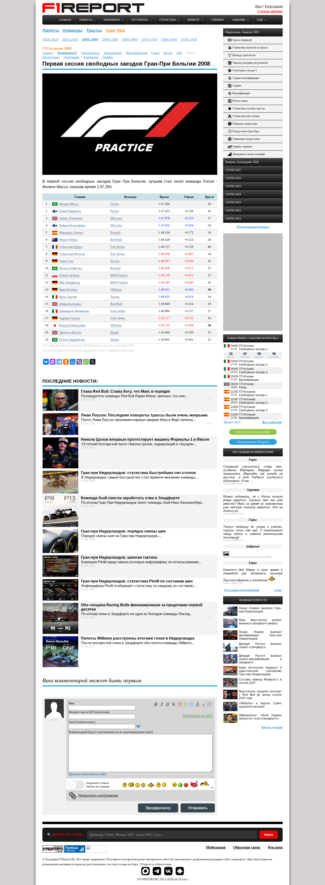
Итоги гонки (239, 101)
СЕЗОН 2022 (233, 210)
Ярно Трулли (68, 296)
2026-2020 (50, 39)
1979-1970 (149, 39)
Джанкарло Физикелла (74, 311)
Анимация (90, 57)
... (212, 786)
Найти (268, 834)
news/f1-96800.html (233, 540)
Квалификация (136, 53)
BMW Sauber (119, 275)
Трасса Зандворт (242, 40)
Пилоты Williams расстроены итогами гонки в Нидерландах (138, 638)
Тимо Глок (66, 261)
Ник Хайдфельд (69, 282)
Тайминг (217, 19)
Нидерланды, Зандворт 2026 (242, 32)
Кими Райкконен (70, 211)
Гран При (115, 30)
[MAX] (52, 362)
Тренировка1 (67, 53)
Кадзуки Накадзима (72, 325)
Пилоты (50, 30)
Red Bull (116, 239)
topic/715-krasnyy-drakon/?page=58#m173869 (247, 557)
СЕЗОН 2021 (233, 218)
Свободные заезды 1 (244, 70)
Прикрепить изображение (98, 795)
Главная (65, 19)
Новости (85, 19)
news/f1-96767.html (233, 514)
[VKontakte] (46, 362)
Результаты (140, 19)
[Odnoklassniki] (66, 362)
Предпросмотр (158, 808)
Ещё (260, 19)
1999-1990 (110, 39)
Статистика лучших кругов (248, 108)
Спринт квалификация (245, 78)
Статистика (167, 19)
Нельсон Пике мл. (71, 268)
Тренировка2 (90, 53)
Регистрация (274, 6)
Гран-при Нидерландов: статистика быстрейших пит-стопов (138, 473)
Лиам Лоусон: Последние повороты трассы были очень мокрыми (144, 415)
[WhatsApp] (86, 362)
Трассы (94, 30)
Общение (239, 19)
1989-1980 (129, 39)
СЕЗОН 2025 (233, 186)
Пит (179, 53)
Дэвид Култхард (70, 304)
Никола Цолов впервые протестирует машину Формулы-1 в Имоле (145, 439)
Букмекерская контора (253, 227)
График (107, 57)
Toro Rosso (117, 247)
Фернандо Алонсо (71, 232)
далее (278, 590)
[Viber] (79, 362)
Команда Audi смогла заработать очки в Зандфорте (130, 498)
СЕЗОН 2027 (233, 170)
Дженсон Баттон (70, 332)
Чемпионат (111, 19)
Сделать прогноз (270, 11)
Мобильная (216, 847)
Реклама (275, 847)
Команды (72, 30)
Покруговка (50, 57)
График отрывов (242, 146)
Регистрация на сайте (197, 715)
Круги (168, 53)
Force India (117, 311)
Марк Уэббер (68, 239)
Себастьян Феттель (72, 254)
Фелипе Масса (69, 204)
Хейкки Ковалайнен (72, 225)
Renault (115, 232)
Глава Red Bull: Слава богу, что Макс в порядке (125, 391)
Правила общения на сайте (87, 774)
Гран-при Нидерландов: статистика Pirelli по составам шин (137, 581)
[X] (92, 362)
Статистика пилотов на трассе (250, 47)
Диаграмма (71, 57)
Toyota (114, 261)
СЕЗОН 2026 (233, 178)
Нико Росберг (68, 289)
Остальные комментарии (241, 590)
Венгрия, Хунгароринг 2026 (242, 162)
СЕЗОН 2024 (233, 194)
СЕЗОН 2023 (233, 202)
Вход (258, 6)
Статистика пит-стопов (246, 116)
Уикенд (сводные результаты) (250, 62)
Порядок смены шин (244, 123)
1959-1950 (189, 39)
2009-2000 (90, 39)
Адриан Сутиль (69, 318)
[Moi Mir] (72, 362)
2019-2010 (70, 39)
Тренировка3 (112, 53)
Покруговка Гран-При (245, 131)
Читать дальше (272, 727)
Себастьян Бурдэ (70, 247)
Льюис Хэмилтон (70, 218)
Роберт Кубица (69, 275)
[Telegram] (59, 362)
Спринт (236, 85)
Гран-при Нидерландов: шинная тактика (119, 557)
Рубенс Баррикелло (72, 339)
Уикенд (47, 53)
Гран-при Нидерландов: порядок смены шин (123, 531)
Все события (272, 422)
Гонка (155, 53)
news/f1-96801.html (233, 484)
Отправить (197, 808)
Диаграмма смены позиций (248, 154)
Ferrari (114, 204)
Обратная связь (246, 847)
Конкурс (194, 19)
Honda (114, 332)
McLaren (116, 218)
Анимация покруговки (246, 139)
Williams (116, 289)
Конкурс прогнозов (244, 55)
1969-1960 (169, 39)
